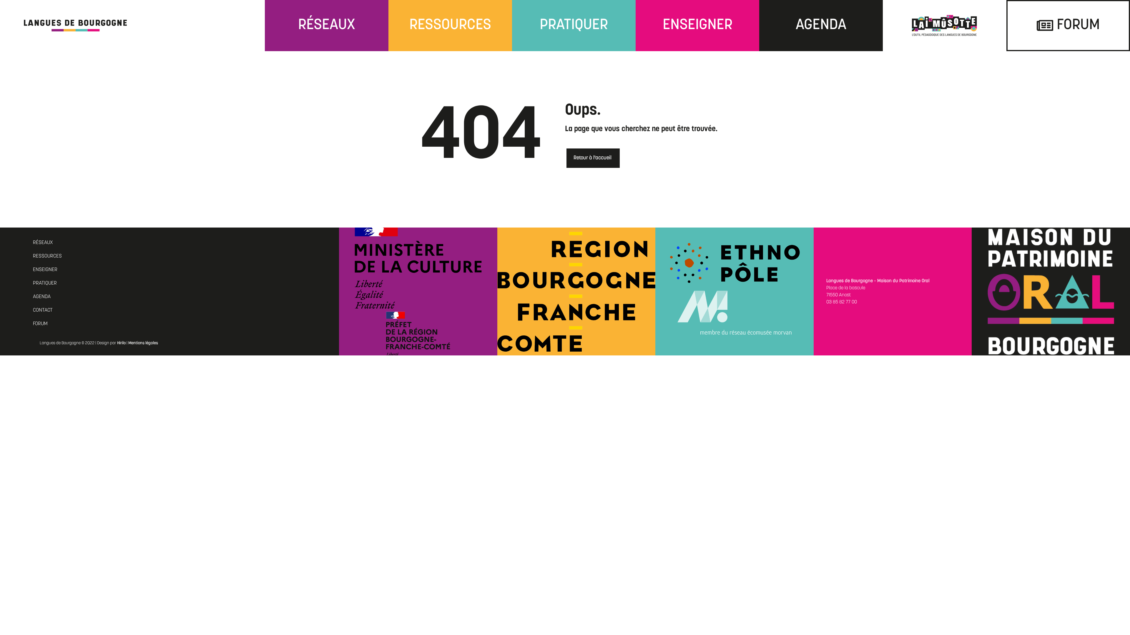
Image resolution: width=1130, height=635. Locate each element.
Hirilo (121, 343)
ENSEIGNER (45, 269)
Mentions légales (143, 343)
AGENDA (42, 296)
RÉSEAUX (43, 242)
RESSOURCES (47, 256)
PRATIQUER (45, 283)
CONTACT (43, 310)
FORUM (40, 323)
